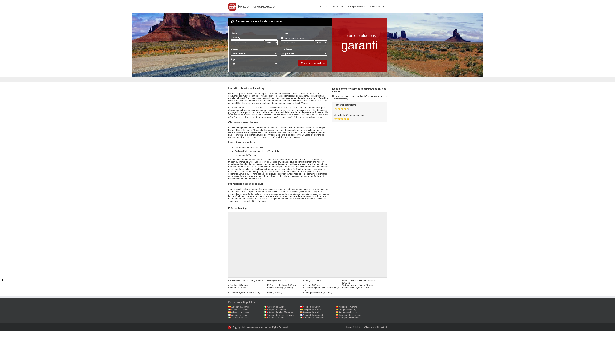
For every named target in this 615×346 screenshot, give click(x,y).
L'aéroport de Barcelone (350, 315)
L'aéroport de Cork (239, 318)
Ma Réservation (377, 6)
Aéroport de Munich (312, 312)
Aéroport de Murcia (348, 312)
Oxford (308, 285)
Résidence (286, 49)
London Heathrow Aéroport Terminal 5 (359, 280)
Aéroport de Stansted (313, 315)
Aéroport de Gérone (348, 307)
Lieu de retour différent (293, 38)
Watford (233, 287)
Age (233, 59)
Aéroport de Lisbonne (277, 309)
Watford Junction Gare (352, 285)
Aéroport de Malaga (348, 309)
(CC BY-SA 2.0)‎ (379, 327)
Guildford (234, 285)
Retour (284, 33)
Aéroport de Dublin (275, 307)
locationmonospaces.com (257, 6)
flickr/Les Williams (363, 327)
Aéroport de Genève (312, 307)
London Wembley (275, 287)
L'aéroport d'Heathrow (277, 285)
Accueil (323, 6)
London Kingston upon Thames (319, 287)
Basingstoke (273, 280)
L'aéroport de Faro (275, 318)
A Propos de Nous (356, 6)
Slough (308, 280)
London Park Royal (351, 287)
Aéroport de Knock (240, 309)
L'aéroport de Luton (313, 292)
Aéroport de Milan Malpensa (280, 312)
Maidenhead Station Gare (241, 280)
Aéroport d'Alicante (240, 307)
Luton (269, 292)
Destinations (337, 6)
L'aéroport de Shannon (313, 318)
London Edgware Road (240, 292)
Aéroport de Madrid (312, 309)
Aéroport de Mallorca (240, 312)
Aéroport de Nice (239, 315)
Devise (234, 49)
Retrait (234, 33)
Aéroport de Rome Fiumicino (280, 315)
